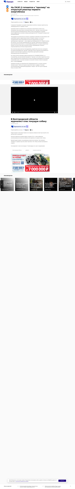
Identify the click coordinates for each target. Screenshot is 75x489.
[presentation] (1, 184)
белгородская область (17, 150)
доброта (27, 150)
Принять (62, 480)
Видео (26, 1)
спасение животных (37, 150)
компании (19, 61)
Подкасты (32, 1)
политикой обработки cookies (21, 481)
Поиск (68, 1)
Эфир (38, 1)
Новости (20, 1)
